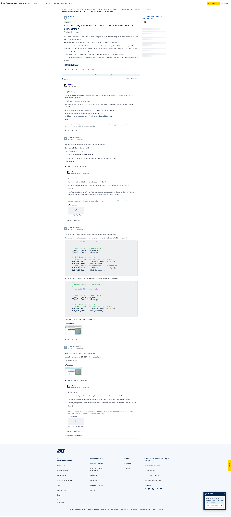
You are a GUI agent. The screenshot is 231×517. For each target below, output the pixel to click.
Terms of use (104, 510)
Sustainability (61, 475)
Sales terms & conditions (119, 510)
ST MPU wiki (87, 104)
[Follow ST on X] (145, 489)
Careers (59, 485)
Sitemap (127, 468)
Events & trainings (96, 485)
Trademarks (134, 510)
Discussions (89, 9)
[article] (101, 107)
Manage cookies (157, 510)
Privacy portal (145, 510)
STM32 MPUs (112, 9)
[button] (213, 3)
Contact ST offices (96, 464)
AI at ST (93, 490)
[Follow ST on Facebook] (157, 489)
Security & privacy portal (152, 480)
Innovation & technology (65, 480)
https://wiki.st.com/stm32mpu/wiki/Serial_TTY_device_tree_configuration (89, 110)
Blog (58, 495)
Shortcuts (127, 464)
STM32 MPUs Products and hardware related (134, 9)
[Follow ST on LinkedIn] (149, 489)
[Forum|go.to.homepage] (9, 3)
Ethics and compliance (152, 466)
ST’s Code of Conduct (152, 475)
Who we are (61, 466)
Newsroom (94, 480)
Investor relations (63, 470)
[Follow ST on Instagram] (153, 489)
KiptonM (71, 16)
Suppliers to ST (62, 490)
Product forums (101, 9)
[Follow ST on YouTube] (161, 489)
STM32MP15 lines (71, 65)
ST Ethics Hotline (150, 470)
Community (94, 475)
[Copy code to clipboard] (135, 241)
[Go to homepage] (70, 453)
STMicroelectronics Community (72, 9)
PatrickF (71, 84)
